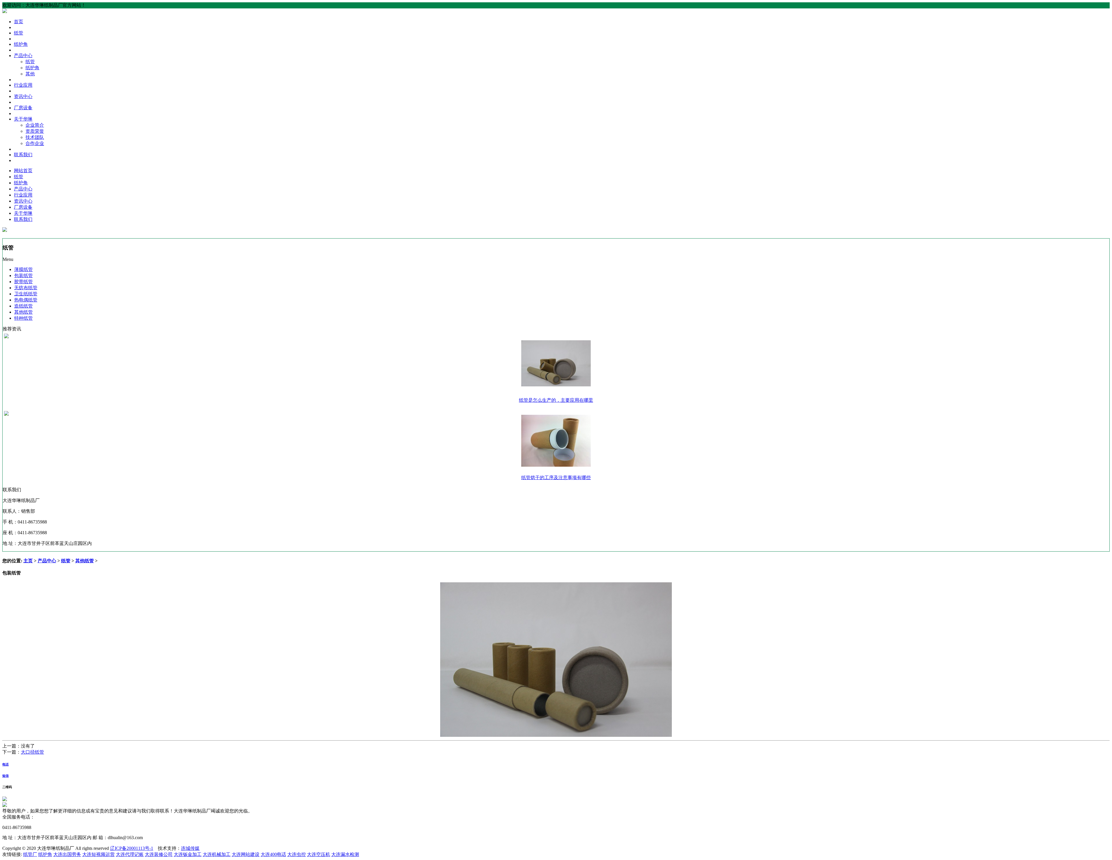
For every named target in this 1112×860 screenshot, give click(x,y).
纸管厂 (30, 854)
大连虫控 (296, 854)
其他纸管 (23, 312)
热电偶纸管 (25, 299)
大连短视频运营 (98, 854)
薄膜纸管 (23, 269)
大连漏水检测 (345, 854)
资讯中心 (23, 96)
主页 (28, 560)
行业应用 (23, 85)
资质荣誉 (34, 131)
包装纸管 (23, 275)
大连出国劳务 (67, 854)
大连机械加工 (217, 854)
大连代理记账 (130, 854)
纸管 (18, 32)
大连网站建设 (245, 854)
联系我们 (23, 154)
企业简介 (34, 125)
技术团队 (34, 137)
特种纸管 (23, 318)
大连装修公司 (159, 854)
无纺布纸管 (25, 287)
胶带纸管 (23, 281)
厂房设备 (23, 107)
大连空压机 (318, 854)
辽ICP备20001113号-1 (131, 848)
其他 (30, 73)
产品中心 (23, 55)
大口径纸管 (32, 752)
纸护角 (21, 44)
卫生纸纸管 (25, 293)
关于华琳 (23, 119)
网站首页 (23, 170)
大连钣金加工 (188, 854)
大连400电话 (273, 854)
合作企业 (34, 143)
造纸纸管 (23, 305)
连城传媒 (190, 848)
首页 (18, 21)
